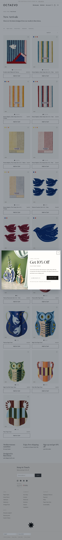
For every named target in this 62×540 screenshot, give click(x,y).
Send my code (52, 277)
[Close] (58, 252)
